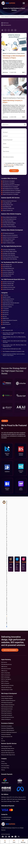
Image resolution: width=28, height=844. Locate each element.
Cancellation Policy (5, 767)
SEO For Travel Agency (6, 679)
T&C (5, 164)
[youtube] (12, 836)
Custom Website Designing (6, 698)
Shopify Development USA (6, 736)
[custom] (5, 30)
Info (2, 738)
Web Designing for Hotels (6, 746)
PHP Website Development (6, 702)
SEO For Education (5, 683)
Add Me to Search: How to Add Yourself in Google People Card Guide (14, 341)
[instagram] (5, 836)
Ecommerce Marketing (6, 734)
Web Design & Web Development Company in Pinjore (14, 57)
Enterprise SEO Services (6, 687)
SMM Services (4, 666)
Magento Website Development (7, 704)
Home (2, 16)
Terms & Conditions (5, 765)
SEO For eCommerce (5, 674)
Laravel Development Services (7, 717)
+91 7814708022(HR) (5, 819)
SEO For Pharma (4, 681)
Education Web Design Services (7, 752)
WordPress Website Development (8, 700)
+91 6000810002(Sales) (6, 817)
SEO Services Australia (6, 668)
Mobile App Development (6, 711)
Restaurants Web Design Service (8, 754)
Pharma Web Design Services (7, 750)
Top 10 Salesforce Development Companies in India (13, 351)
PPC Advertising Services (6, 664)
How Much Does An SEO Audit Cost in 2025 (12, 348)
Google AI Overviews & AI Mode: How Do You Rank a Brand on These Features (14, 354)
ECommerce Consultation (6, 726)
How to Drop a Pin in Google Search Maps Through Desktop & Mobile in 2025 (13, 333)
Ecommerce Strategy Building (7, 728)
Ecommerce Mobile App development (9, 732)
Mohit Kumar (5, 72)
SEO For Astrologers (5, 677)
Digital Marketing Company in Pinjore (12, 101)
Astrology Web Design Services (7, 748)
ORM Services (4, 670)
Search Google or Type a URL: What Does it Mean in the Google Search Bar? (14, 345)
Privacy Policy (4, 763)
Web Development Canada (6, 708)
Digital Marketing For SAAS (7, 689)
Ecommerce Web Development (7, 730)
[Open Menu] (24, 3)
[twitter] (18, 836)
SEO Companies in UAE (8, 330)
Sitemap (3, 769)
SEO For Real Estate (5, 672)
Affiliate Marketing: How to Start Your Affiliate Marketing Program (14, 337)
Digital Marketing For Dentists (7, 685)
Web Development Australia (7, 706)
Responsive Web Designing (7, 696)
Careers (3, 761)
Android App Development (6, 715)
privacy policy (11, 164)
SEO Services (4, 662)
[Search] (25, 124)
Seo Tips (3, 740)
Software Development (6, 719)
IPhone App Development (6, 713)
